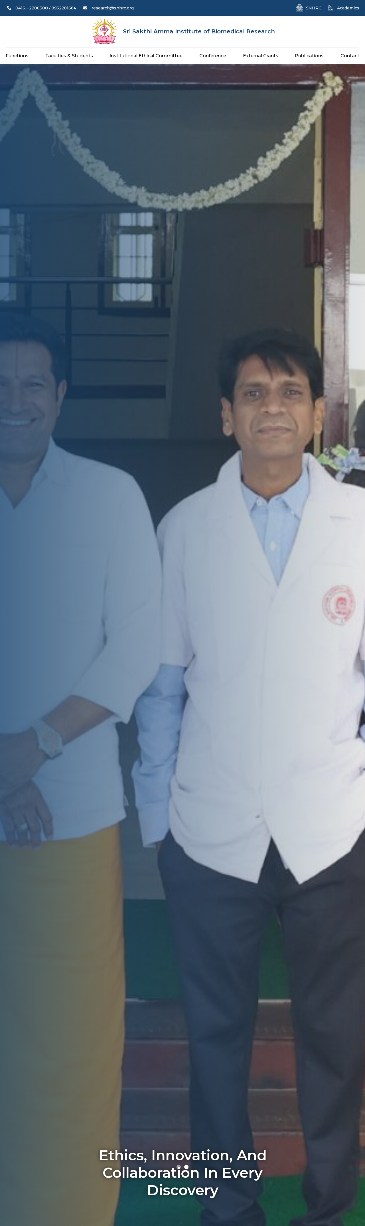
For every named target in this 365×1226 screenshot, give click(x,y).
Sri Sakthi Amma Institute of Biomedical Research (199, 31)
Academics (348, 8)
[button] (179, 1167)
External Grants (260, 56)
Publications (309, 56)
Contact (349, 56)
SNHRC (313, 8)
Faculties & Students (69, 56)
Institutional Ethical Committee (146, 56)
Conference (212, 56)
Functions (17, 56)
